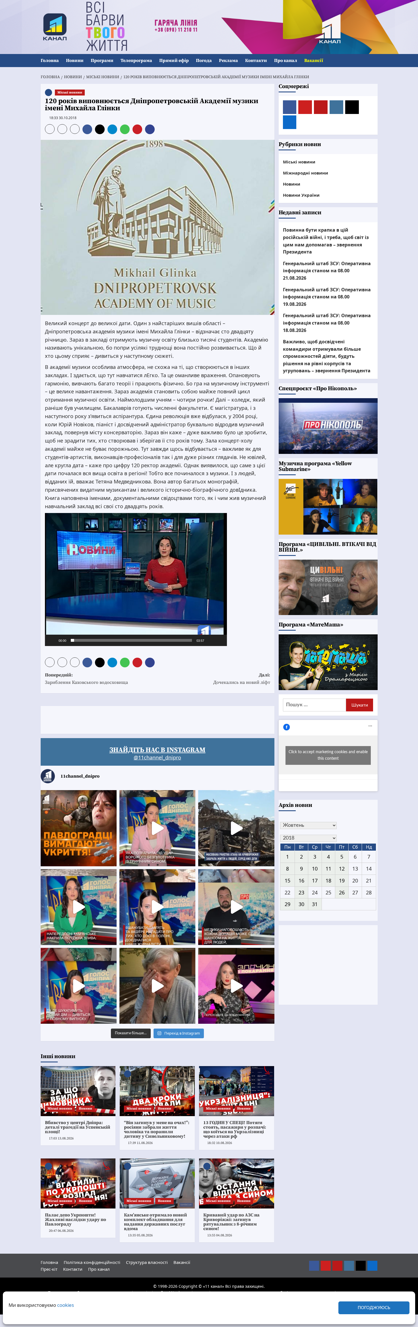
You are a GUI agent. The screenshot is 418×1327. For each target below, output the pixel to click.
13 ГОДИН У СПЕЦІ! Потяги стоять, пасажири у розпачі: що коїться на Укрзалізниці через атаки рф (234, 1129)
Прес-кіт (49, 1269)
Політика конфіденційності (92, 1262)
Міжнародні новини (305, 173)
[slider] (131, 640)
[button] (374, 61)
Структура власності (147, 1262)
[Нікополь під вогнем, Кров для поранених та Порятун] (236, 907)
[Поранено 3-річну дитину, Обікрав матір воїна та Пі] (79, 907)
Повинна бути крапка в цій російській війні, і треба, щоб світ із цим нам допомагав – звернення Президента (326, 241)
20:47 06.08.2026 (61, 1231)
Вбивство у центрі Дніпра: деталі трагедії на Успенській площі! (77, 1127)
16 (301, 880)
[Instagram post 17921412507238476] (236, 828)
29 (287, 904)
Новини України (301, 195)
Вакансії (313, 60)
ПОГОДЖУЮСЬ (374, 1308)
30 (301, 904)
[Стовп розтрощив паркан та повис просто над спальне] (157, 907)
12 (342, 868)
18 (328, 880)
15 (287, 880)
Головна (50, 60)
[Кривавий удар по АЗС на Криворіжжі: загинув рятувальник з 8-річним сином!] (236, 1183)
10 (315, 868)
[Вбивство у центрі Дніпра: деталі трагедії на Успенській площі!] (78, 1091)
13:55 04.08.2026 (219, 1235)
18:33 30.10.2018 (62, 117)
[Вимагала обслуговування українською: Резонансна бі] (236, 986)
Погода (204, 60)
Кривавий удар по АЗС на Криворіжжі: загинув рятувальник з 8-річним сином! (231, 1222)
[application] (136, 579)
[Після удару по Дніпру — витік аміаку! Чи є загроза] (157, 986)
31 (315, 904)
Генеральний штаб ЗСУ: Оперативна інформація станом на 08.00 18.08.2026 (327, 322)
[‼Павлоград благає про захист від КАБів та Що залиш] (79, 828)
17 (315, 880)
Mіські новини (69, 92)
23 (301, 892)
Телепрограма (136, 60)
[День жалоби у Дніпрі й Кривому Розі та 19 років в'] (157, 828)
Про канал (285, 60)
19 (342, 880)
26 (342, 892)
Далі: (241, 678)
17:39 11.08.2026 (140, 1143)
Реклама (228, 60)
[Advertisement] (144, 719)
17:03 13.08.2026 (61, 1138)
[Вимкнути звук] (210, 640)
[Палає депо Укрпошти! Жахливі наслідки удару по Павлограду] (78, 1183)
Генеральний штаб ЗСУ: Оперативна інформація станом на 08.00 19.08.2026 (327, 296)
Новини (75, 60)
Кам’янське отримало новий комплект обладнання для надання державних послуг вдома (155, 1222)
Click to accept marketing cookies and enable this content (328, 755)
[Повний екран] (219, 640)
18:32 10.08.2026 (219, 1143)
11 (328, 868)
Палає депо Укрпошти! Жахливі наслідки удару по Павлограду (75, 1219)
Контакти (256, 60)
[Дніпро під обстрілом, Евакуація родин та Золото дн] (79, 986)
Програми (102, 60)
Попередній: (86, 678)
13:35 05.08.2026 (140, 1235)
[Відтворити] (52, 640)
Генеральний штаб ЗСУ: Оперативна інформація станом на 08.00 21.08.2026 (327, 270)
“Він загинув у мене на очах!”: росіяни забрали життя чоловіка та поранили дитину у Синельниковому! (156, 1129)
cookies (65, 1305)
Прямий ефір (174, 60)
